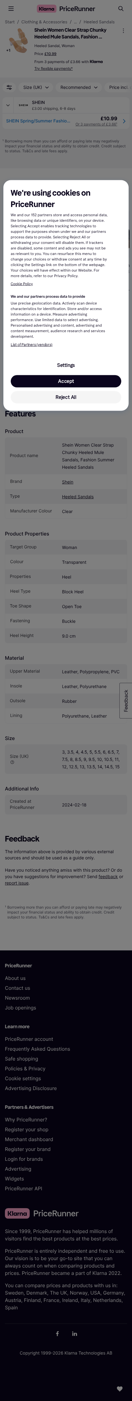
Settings (66, 365)
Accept (66, 381)
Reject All (66, 397)
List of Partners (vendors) (31, 344)
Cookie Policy (22, 284)
